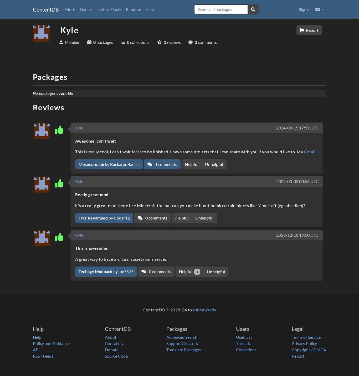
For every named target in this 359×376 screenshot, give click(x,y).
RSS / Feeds (43, 355)
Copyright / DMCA (309, 349)
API (36, 349)
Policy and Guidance (51, 343)
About (110, 337)
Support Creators (182, 343)
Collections (246, 349)
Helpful (191, 164)
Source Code (116, 355)
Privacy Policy (304, 343)
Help (149, 9)
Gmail (309, 151)
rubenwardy (204, 309)
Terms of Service (306, 337)
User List (244, 337)
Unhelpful (214, 164)
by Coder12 (104, 217)
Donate (112, 349)
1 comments (165, 164)
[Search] (253, 9)
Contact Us (115, 343)
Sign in (305, 9)
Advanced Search (181, 337)
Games (86, 9)
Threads (243, 343)
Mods (70, 9)
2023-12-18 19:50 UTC (297, 234)
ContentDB (46, 9)
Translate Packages (183, 349)
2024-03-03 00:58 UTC (297, 181)
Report (312, 30)
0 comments (156, 217)
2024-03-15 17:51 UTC (297, 127)
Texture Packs (109, 9)
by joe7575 (106, 271)
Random (133, 9)
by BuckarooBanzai (109, 164)
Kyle (79, 127)
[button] (319, 9)
